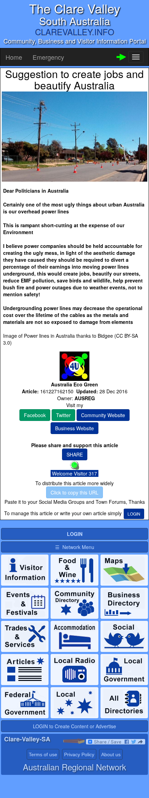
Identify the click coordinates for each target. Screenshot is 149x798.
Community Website (103, 415)
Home (14, 56)
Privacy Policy (79, 754)
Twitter (63, 415)
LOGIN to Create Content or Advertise (74, 726)
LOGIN (134, 514)
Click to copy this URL (74, 492)
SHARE (75, 454)
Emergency (48, 56)
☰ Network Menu (74, 547)
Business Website (74, 428)
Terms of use (43, 754)
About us (111, 754)
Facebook (35, 415)
